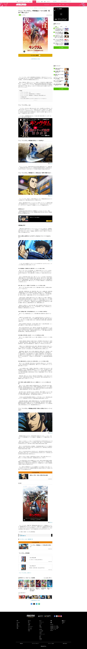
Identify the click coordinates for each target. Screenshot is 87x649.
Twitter (57, 616)
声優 (59, 4)
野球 (28, 622)
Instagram (61, 616)
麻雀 (45, 1)
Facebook (55, 616)
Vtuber (63, 4)
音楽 (40, 637)
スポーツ (30, 1)
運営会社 (21, 643)
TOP (17, 1)
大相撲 (29, 624)
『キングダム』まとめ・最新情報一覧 (26, 539)
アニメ (34, 1)
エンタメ (38, 1)
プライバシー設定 (51, 643)
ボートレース (30, 627)
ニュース (26, 1)
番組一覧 (51, 630)
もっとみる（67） (47, 577)
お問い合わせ (65, 643)
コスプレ (67, 4)
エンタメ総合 (41, 630)
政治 (17, 627)
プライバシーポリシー (35, 643)
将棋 (42, 1)
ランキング (21, 1)
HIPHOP (40, 638)
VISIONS (63, 622)
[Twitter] (33, 604)
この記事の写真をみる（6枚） (35, 58)
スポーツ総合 (30, 628)
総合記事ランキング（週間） (54, 628)
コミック (52, 4)
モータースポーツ (30, 626)
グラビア (40, 639)
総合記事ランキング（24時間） (54, 627)
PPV (62, 623)
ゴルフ (29, 625)
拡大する (51, 163)
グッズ (56, 4)
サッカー (29, 623)
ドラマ (40, 635)
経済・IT (18, 626)
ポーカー (48, 1)
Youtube (59, 616)
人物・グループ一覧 (53, 629)
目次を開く (35, 100)
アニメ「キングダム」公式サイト (25, 572)
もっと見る (61, 47)
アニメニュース (46, 4)
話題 (17, 628)
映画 (40, 636)
